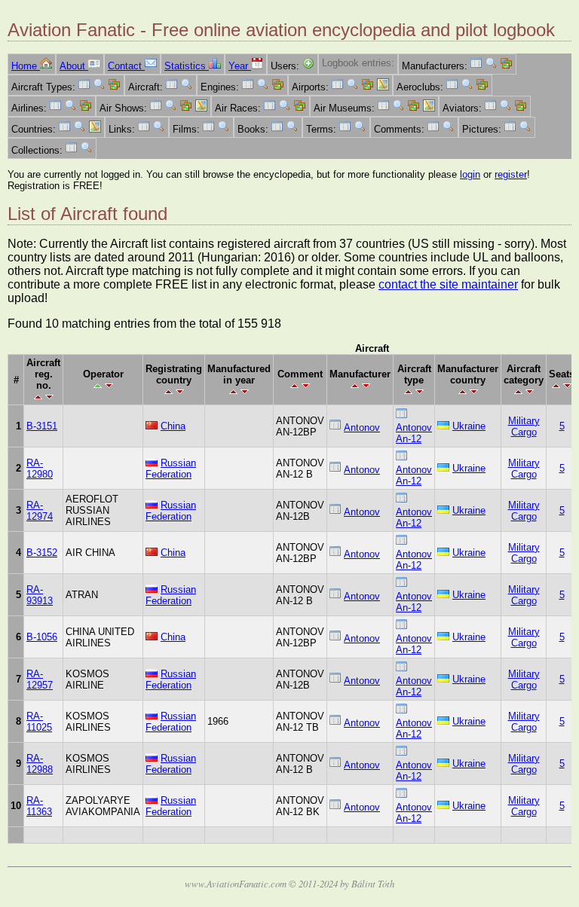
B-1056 (41, 637)
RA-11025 (39, 721)
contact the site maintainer (448, 284)
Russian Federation (171, 468)
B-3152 (41, 552)
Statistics (186, 66)
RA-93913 (39, 595)
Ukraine (469, 426)
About (74, 66)
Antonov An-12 (414, 433)
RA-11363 (39, 806)
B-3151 (41, 426)
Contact (126, 66)
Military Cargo (524, 426)
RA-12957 (39, 679)
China (173, 426)
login (470, 174)
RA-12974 (39, 510)
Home (25, 66)
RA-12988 (39, 764)
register (511, 174)
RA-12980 (39, 468)
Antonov (362, 427)
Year (239, 66)
